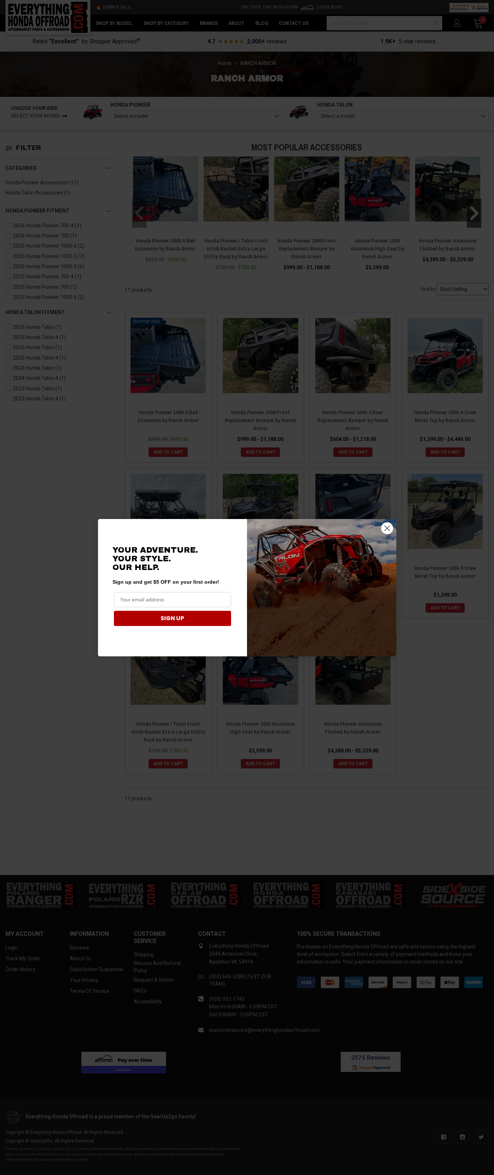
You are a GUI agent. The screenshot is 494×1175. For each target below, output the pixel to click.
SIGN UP (172, 618)
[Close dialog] (387, 528)
